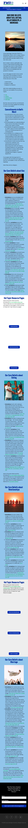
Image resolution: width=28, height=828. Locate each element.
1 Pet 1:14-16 (21, 269)
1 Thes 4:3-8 (20, 249)
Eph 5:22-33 (20, 707)
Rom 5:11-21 (11, 260)
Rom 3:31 (12, 282)
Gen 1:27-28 (17, 723)
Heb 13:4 (12, 232)
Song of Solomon (19, 734)
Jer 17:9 (22, 239)
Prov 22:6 (8, 756)
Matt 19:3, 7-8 (14, 746)
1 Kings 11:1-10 (12, 437)
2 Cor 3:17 (21, 205)
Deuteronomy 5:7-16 (12, 574)
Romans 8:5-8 (8, 241)
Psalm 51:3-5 (16, 557)
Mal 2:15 (11, 219)
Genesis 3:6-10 (9, 557)
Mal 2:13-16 (8, 746)
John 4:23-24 (14, 205)
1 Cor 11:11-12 (11, 695)
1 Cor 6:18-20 (14, 269)
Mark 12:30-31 (11, 530)
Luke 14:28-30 (8, 468)
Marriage (7, 99)
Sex (6, 95)
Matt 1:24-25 (21, 291)
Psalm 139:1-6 (9, 538)
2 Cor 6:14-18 (10, 439)
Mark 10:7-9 (12, 233)
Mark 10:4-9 (21, 467)
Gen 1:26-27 (19, 203)
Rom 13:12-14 (8, 271)
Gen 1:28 (12, 218)
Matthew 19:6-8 (14, 467)
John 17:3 (9, 547)
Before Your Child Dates (17, 8)
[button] (25, 3)
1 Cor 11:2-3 (13, 707)
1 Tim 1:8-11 (17, 235)
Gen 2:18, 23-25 (9, 723)
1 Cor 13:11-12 (15, 547)
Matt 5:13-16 (13, 764)
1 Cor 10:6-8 (19, 271)
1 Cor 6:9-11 (11, 235)
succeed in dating (13, 481)
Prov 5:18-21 (14, 291)
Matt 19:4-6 (16, 219)
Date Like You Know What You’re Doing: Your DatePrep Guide (13, 777)
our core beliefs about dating (16, 475)
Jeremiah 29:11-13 (16, 415)
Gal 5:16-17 (16, 207)
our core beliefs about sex (15, 302)
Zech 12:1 (7, 207)
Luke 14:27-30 (14, 756)
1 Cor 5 (13, 271)
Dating (7, 96)
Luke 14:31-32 (11, 417)
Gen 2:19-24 (12, 693)
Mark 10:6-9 (14, 735)
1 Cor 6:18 (12, 250)
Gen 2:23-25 (18, 218)
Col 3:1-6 (7, 250)
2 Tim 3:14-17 (8, 415)
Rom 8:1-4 (16, 260)
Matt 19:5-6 (8, 735)
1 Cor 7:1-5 (7, 293)
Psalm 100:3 (8, 205)
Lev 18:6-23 (18, 233)
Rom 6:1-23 (17, 282)
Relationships (8, 98)
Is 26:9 (11, 207)
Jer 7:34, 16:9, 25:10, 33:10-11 (11, 724)
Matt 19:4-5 (19, 693)
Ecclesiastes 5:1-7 (12, 454)
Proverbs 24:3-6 (10, 576)
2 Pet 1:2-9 (11, 283)
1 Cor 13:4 (20, 454)
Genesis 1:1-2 (9, 521)
